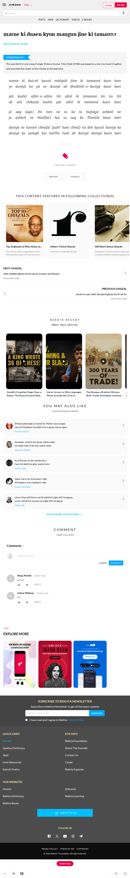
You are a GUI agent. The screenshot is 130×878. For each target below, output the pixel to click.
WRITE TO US (68, 812)
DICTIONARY (62, 19)
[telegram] (81, 836)
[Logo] (14, 5)
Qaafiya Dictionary (14, 748)
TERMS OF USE (67, 849)
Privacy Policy (76, 719)
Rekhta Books (11, 803)
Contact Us (71, 755)
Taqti (5, 755)
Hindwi (7, 789)
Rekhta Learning (74, 796)
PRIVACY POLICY (50, 849)
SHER (50, 19)
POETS (41, 19)
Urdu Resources (12, 762)
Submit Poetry (11, 769)
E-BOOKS (87, 19)
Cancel (103, 563)
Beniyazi (53, 176)
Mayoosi (75, 176)
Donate (108, 5)
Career (69, 762)
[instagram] (73, 836)
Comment (116, 563)
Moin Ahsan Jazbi (15, 44)
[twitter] (57, 836)
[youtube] (65, 836)
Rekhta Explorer (74, 769)
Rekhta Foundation (76, 741)
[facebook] (49, 836)
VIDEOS (76, 19)
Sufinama (70, 789)
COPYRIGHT (83, 849)
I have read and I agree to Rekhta (56, 719)
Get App (121, 5)
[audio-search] (123, 13)
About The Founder (76, 748)
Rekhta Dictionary (13, 796)
